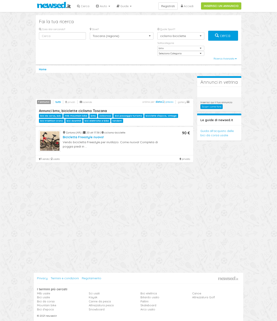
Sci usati (94, 293)
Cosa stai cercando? (53, 29)
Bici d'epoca (45, 309)
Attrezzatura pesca (101, 305)
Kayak (93, 297)
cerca (225, 35)
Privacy (42, 278)
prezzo (169, 101)
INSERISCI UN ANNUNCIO (221, 6)
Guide (124, 6)
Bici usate (43, 297)
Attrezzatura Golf (203, 297)
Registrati (168, 6)
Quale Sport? (167, 29)
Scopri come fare (211, 106)
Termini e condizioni (65, 278)
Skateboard (148, 305)
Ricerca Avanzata (224, 58)
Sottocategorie (165, 43)
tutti (58, 102)
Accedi (188, 6)
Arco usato (147, 309)
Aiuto (103, 6)
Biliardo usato (149, 297)
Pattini (144, 301)
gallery (182, 102)
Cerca (84, 6)
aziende (87, 102)
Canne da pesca (100, 301)
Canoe (196, 293)
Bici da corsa (46, 301)
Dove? (95, 29)
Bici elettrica (148, 293)
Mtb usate (43, 293)
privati (71, 102)
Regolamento (91, 278)
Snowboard (97, 309)
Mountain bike (46, 305)
